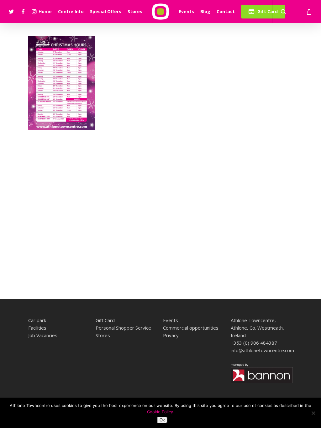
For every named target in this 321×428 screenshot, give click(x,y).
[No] (313, 413)
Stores (103, 335)
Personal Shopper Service (123, 328)
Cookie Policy (160, 411)
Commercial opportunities (190, 328)
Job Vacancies (42, 335)
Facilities (37, 328)
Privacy (171, 335)
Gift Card (105, 320)
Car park (37, 320)
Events (170, 320)
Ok (162, 420)
